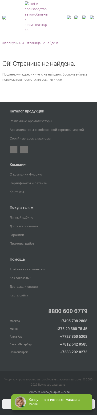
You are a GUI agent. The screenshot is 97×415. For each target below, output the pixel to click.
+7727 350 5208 (73, 336)
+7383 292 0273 (73, 351)
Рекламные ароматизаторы (31, 121)
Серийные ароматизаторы (30, 138)
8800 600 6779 (67, 311)
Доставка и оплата (24, 226)
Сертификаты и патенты (28, 183)
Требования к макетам (27, 269)
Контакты (17, 192)
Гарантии (17, 235)
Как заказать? (20, 278)
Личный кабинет (22, 217)
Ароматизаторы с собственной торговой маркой (47, 130)
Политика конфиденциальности (49, 392)
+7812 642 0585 (73, 344)
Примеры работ (22, 243)
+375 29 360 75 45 (71, 328)
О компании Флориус (26, 174)
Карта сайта (19, 295)
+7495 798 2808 (73, 320)
